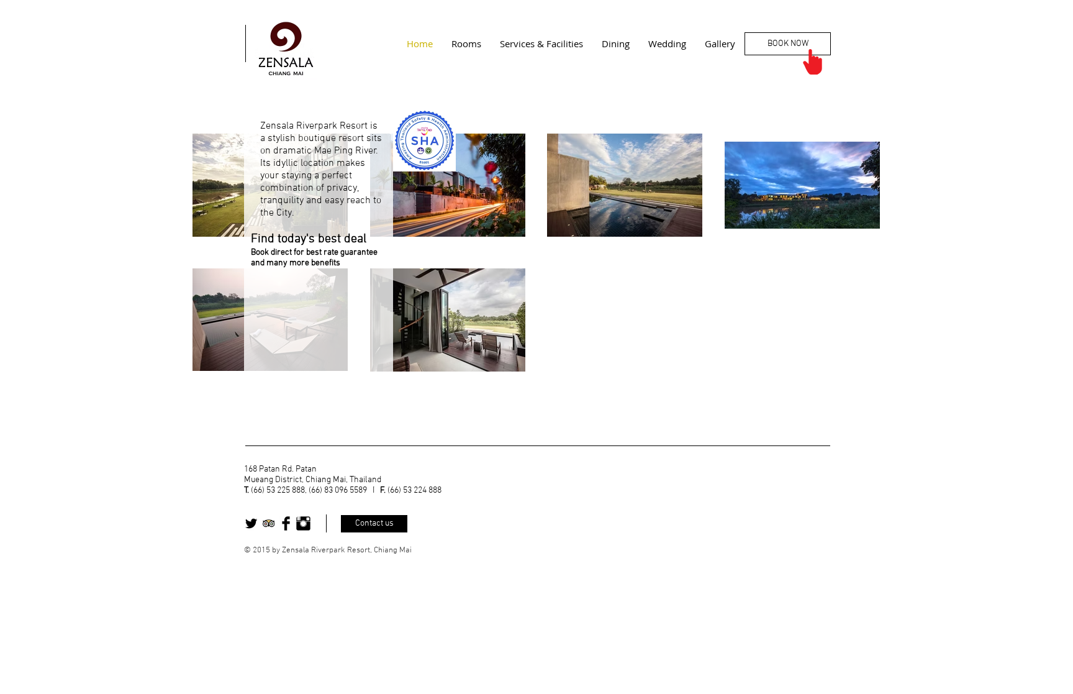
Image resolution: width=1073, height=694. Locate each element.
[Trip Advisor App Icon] (268, 523)
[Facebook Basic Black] (286, 523)
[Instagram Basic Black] (303, 523)
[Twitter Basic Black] (251, 523)
